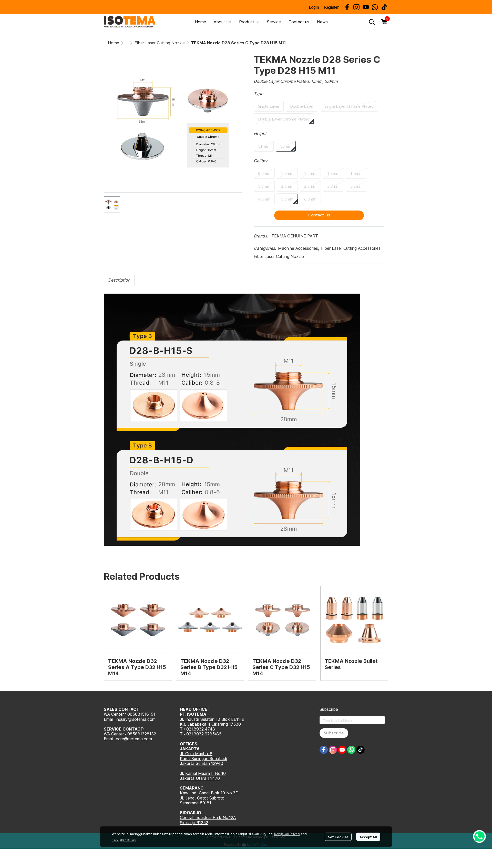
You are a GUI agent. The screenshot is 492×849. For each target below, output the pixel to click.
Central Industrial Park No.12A (208, 817)
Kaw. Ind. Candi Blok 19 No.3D (209, 792)
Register (331, 7)
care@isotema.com (134, 738)
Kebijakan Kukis (124, 839)
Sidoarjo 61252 (194, 822)
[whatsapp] (375, 7)
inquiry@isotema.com (136, 719)
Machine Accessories (298, 248)
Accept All (368, 836)
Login (314, 7)
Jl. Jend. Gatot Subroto (202, 798)
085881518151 (141, 714)
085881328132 (141, 733)
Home (113, 42)
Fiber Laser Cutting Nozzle (160, 42)
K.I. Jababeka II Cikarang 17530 (210, 724)
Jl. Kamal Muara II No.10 (203, 773)
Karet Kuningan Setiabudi (203, 758)
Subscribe (334, 733)
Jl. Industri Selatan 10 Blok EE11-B (212, 719)
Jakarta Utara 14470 (200, 778)
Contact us (319, 215)
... (126, 42)
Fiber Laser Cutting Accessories (351, 248)
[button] (371, 21)
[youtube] (366, 7)
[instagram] (356, 7)
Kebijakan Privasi (287, 833)
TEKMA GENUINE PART (294, 235)
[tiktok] (384, 7)
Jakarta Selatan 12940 (201, 763)
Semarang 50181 (195, 802)
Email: (110, 738)
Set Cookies (338, 836)
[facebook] (347, 7)
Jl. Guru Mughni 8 (196, 753)
